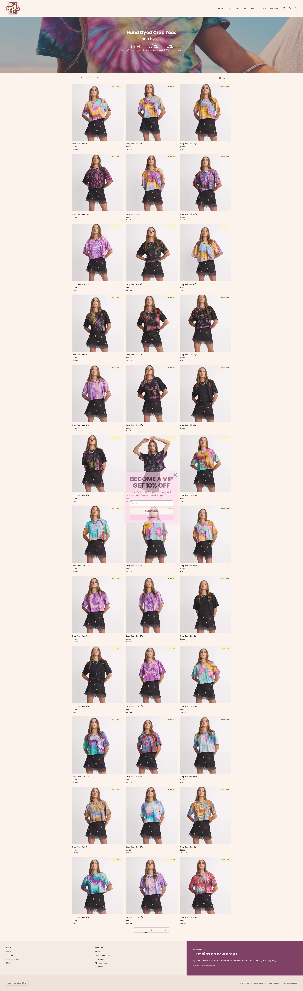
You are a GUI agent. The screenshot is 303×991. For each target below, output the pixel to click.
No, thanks (151, 515)
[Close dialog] (175, 473)
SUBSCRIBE (151, 509)
